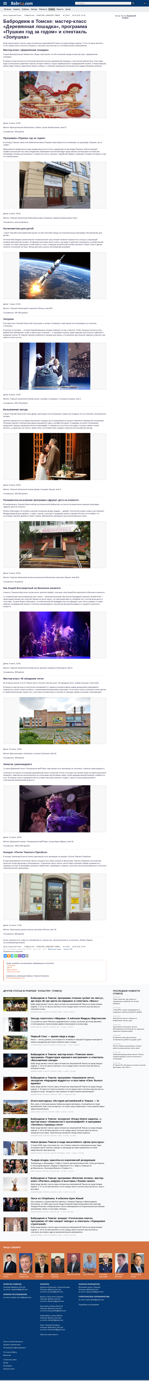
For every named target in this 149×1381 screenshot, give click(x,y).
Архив (67, 9)
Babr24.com (30, 15)
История (60, 1045)
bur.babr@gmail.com (55, 1292)
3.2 (17, 1376)
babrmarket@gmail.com (95, 1300)
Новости (60, 9)
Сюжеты (16, 9)
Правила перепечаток (12, 1345)
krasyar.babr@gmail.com (56, 1311)
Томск (57, 15)
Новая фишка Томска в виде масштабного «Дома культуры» (67, 1142)
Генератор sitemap (53, 1376)
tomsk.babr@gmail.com (15, 978)
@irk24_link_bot (54, 1299)
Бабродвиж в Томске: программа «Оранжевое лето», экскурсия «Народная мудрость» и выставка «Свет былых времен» (67, 1080)
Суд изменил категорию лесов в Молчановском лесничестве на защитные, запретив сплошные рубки (129, 1029)
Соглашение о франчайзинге (14, 1348)
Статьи (51, 9)
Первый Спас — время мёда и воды (53, 1036)
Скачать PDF (68, 949)
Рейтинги (43, 9)
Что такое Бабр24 (10, 1352)
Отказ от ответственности (13, 1341)
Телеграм (11, 965)
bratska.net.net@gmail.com (21, 1297)
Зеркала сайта (9, 1369)
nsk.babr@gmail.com (55, 1320)
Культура (41, 15)
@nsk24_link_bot (54, 1318)
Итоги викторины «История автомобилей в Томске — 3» (65, 1100)
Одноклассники (13, 972)
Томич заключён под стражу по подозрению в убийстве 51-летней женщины (126, 1001)
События (49, 15)
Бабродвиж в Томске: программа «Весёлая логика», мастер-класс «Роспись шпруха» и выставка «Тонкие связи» (67, 1179)
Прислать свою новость (49, 1334)
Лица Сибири (12, 1247)
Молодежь (61, 1153)
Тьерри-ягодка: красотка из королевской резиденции (63, 1160)
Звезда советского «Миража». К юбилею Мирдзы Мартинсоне (68, 1018)
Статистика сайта (10, 1360)
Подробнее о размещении (89, 1304)
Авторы (34, 9)
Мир (58, 1027)
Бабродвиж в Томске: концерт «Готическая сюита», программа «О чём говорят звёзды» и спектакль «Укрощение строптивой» (68, 1221)
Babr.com (22, 3)
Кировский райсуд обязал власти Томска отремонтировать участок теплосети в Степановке (128, 1057)
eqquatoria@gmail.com (94, 1292)
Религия (53, 1045)
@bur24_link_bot (54, 1289)
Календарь (7, 1366)
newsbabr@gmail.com (19, 1289)
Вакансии (7, 1355)
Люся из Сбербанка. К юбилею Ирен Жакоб (57, 1198)
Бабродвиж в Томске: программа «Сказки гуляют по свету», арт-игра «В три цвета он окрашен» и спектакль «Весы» (67, 999)
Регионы (7, 9)
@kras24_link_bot (55, 1308)
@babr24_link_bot (18, 1287)
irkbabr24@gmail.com (55, 1301)
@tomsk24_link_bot (55, 1327)
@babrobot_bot (92, 1289)
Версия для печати (54, 949)
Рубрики (25, 9)
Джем (9, 967)
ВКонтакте (12, 970)
